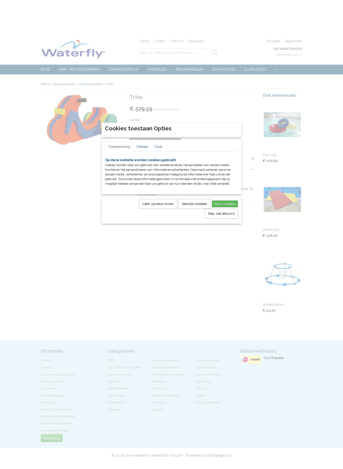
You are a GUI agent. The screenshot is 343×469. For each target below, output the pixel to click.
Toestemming (119, 147)
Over (158, 147)
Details (142, 147)
